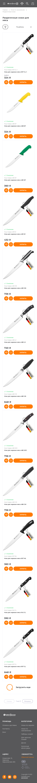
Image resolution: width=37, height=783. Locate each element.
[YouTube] (9, 777)
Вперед (27, 701)
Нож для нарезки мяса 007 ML (15, 558)
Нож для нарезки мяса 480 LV (15, 342)
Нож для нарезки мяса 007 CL (15, 666)
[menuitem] (9, 725)
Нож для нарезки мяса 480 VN (15, 396)
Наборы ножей (27, 734)
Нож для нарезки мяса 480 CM (15, 504)
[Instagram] (17, 4)
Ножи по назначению (18, 10)
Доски (23, 743)
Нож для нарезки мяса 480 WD (15, 450)
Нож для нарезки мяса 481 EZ (14, 234)
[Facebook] (4, 777)
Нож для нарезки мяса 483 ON (15, 288)
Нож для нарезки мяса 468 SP (15, 126)
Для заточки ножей (26, 738)
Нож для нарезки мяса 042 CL (15, 612)
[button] (6, 82)
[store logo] (11, 4)
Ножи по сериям (27, 725)
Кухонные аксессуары (25, 747)
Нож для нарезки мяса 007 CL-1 (15, 72)
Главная (5, 10)
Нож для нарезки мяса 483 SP (15, 180)
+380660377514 (27, 754)
